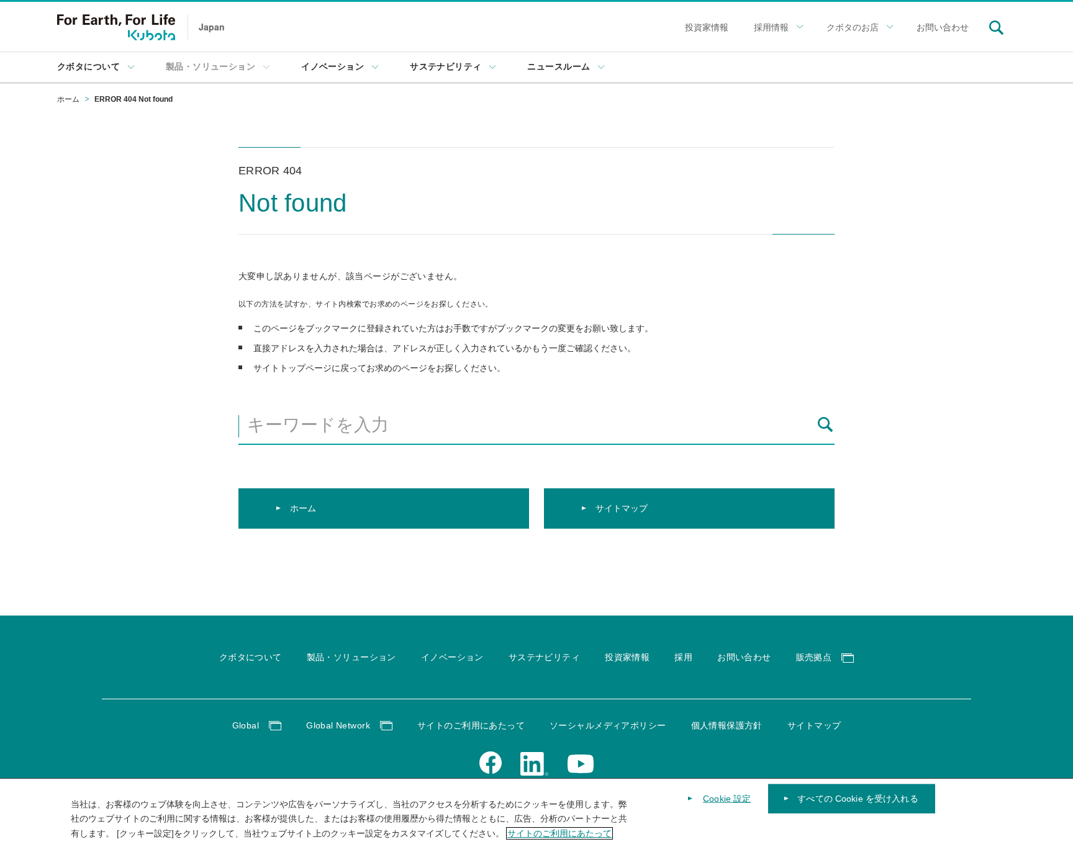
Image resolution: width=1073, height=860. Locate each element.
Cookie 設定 (727, 799)
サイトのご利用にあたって (559, 833)
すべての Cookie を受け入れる (857, 799)
